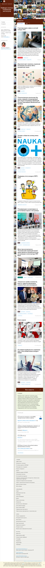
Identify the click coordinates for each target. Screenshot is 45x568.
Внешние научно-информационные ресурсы (24, 528)
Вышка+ (17, 498)
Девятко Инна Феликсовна (6, 48)
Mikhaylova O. (25, 430)
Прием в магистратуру (20, 500)
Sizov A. (19, 448)
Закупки (17, 470)
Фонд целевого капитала (20, 474)
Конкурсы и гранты (19, 526)
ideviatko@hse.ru (7, 36)
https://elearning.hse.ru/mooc (21, 555)
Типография (18, 538)
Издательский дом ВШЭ (20, 535)
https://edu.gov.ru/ (19, 552)
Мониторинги (18, 519)
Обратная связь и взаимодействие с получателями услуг (26, 511)
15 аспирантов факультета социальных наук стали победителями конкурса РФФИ (29, 351)
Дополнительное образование (21, 503)
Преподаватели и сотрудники (21, 466)
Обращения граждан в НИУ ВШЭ (22, 472)
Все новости (29, 390)
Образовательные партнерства (21, 509)
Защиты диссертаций (20, 523)
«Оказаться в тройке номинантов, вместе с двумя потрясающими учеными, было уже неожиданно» (27, 283)
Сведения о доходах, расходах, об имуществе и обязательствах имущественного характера (27, 478)
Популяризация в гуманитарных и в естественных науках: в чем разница (28, 209)
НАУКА (17, 514)
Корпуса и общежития (20, 468)
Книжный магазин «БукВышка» (21, 537)
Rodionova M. (23, 448)
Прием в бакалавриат (20, 496)
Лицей (17, 490)
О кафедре (3, 21)
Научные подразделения (20, 515)
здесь (23, 563)
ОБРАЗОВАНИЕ (19, 489)
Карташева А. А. (33, 420)
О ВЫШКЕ (18, 459)
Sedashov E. (28, 448)
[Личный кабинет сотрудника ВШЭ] (40, 1)
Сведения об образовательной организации (24, 480)
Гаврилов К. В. (20, 420)
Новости (20, 21)
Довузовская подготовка (20, 492)
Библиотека (18, 533)
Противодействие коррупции (21, 476)
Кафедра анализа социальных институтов (7, 9)
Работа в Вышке (19, 486)
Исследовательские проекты (21, 517)
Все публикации (20, 452)
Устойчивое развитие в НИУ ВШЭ (22, 465)
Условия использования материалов (36, 561)
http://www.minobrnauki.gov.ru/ (21, 548)
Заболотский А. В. (26, 420)
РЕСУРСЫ (18, 531)
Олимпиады (18, 494)
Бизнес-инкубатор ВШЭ (20, 507)
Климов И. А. (20, 437)
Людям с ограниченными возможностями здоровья (25, 482)
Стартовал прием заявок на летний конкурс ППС (28, 28)
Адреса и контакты (27, 561)
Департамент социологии (7, 3)
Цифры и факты (19, 461)
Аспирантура (18, 501)
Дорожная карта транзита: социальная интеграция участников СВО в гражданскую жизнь (29, 65)
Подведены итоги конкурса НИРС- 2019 (28, 177)
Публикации (20, 412)
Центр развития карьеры (20, 505)
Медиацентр (18, 540)
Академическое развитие (20, 525)
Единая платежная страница (21, 484)
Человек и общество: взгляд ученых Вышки (28, 136)
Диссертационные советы (21, 521)
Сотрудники (3, 23)
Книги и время (22, 320)
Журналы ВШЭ (18, 542)
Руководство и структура (20, 463)
